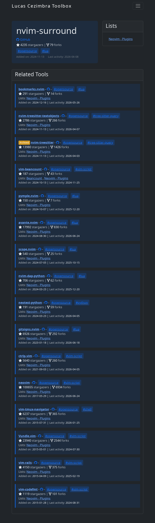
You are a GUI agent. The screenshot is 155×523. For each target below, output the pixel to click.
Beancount (34, 178)
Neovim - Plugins (121, 39)
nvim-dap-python (32, 276)
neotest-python (30, 302)
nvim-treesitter (42, 142)
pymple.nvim (28, 196)
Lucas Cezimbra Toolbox (42, 6)
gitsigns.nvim (29, 329)
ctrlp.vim (25, 356)
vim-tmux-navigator (34, 409)
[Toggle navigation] (138, 6)
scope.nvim (27, 249)
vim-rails (25, 463)
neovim (24, 383)
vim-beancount (30, 169)
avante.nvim (28, 222)
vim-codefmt (28, 489)
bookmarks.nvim (31, 89)
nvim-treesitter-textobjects (39, 116)
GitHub (24, 39)
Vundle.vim (27, 436)
